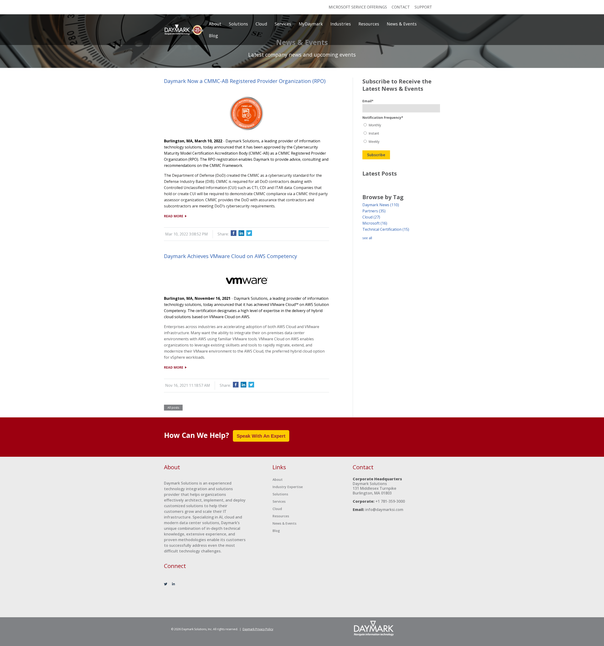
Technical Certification (385, 229)
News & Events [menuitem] (402, 24)
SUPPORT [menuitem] (423, 7)
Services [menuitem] (283, 24)
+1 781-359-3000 (390, 501)
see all (367, 238)
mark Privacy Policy (258, 629)
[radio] (401, 125)
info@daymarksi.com (384, 509)
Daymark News (380, 204)
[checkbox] (401, 133)
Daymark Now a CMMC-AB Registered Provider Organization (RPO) (245, 80)
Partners (374, 211)
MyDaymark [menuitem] (311, 24)
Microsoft (374, 223)
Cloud (371, 217)
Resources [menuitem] (368, 24)
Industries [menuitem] (340, 24)
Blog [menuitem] (213, 35)
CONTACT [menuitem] (401, 7)
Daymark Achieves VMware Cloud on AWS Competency (230, 255)
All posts (173, 408)
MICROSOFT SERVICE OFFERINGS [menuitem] (358, 7)
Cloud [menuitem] (261, 24)
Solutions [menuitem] (238, 24)
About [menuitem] (215, 24)
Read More (174, 216)
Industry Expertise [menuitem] (288, 487)
